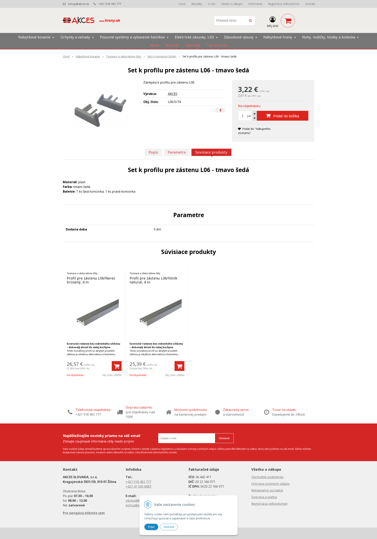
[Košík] (288, 20)
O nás (211, 4)
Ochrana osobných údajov (270, 484)
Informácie (255, 4)
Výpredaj (192, 45)
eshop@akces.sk (78, 4)
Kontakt (310, 4)
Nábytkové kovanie (88, 56)
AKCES (172, 94)
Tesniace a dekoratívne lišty (123, 56)
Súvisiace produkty (211, 152)
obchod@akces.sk (139, 500)
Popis (153, 152)
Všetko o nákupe (231, 4)
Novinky (172, 45)
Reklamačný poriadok (267, 490)
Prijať (151, 526)
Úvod (182, 4)
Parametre (177, 152)
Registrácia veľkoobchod (283, 4)
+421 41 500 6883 (138, 486)
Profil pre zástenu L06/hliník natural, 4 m (153, 280)
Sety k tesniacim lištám (161, 56)
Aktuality (196, 4)
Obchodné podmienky (267, 477)
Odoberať (224, 438)
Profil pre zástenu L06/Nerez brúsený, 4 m (91, 280)
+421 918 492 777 (109, 4)
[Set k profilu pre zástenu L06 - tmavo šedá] (100, 109)
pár (249, 116)
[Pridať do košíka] (117, 366)
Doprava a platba (264, 497)
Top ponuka (216, 45)
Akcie (154, 45)
